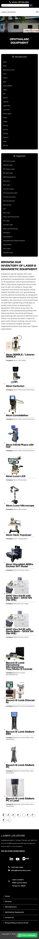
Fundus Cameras (9, 197)
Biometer (6, 181)
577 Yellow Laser (9, 169)
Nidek (5, 121)
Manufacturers (21, 57)
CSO (4, 74)
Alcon (5, 62)
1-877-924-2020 (23, 2)
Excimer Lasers (8, 189)
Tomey (5, 133)
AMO (5, 66)
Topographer (7, 237)
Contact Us (9, 917)
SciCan (5, 129)
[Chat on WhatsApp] (27, 937)
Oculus (5, 125)
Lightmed (6, 106)
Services (8, 901)
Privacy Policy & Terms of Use (16, 923)
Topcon (5, 137)
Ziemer (5, 145)
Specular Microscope (10, 229)
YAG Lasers (7, 248)
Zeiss (5, 141)
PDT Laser (6, 213)
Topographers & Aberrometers (14, 241)
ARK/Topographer (9, 177)
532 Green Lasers (9, 161)
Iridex (5, 90)
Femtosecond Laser (10, 193)
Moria (5, 117)
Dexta (5, 78)
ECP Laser (6, 185)
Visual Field (7, 245)
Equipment (20, 156)
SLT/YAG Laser (8, 225)
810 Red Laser (8, 173)
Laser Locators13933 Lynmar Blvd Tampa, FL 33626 (19, 883)
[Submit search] (31, 5)
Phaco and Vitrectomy (11, 217)
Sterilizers (6, 233)
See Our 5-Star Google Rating (13, 851)
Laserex (6, 102)
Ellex (4, 82)
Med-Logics (7, 113)
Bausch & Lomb (8, 70)
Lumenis (6, 110)
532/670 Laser (8, 165)
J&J (4, 94)
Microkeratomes (9, 201)
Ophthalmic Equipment (14, 912)
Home (7, 896)
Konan (5, 98)
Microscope (7, 205)
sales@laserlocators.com (21, 870)
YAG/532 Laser (8, 252)
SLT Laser (6, 221)
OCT (4, 209)
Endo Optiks (7, 86)
